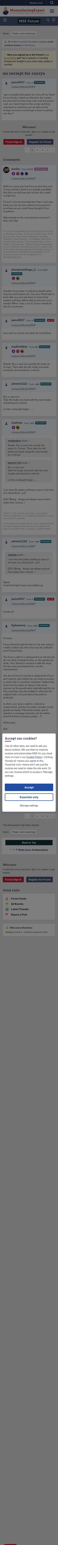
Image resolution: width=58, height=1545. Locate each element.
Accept (29, 787)
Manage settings (29, 805)
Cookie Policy (34, 757)
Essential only (29, 797)
